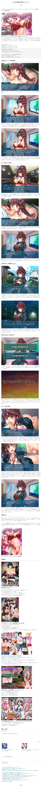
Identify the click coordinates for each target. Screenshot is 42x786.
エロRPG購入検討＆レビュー (21, 2)
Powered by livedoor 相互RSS (7, 781)
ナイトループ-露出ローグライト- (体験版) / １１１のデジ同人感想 (12, 768)
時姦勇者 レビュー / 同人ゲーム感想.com (9, 769)
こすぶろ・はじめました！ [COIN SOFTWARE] (11, 655)
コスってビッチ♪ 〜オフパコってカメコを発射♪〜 (11, 556)
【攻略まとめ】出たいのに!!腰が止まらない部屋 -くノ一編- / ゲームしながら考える (15, 776)
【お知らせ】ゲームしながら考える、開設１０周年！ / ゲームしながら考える (14, 779)
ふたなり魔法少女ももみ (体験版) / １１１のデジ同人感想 (11, 772)
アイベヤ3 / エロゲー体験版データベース (9, 767)
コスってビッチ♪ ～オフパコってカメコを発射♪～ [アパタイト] (14, 36)
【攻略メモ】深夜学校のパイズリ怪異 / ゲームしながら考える (12, 777)
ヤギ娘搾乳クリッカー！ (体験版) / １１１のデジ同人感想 (11, 774)
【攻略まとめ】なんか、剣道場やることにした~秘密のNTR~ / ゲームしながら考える (15, 773)
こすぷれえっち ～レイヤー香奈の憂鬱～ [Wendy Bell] (12, 623)
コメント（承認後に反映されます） (7, 756)
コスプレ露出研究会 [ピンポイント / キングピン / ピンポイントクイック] (16, 721)
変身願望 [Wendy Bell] (6, 587)
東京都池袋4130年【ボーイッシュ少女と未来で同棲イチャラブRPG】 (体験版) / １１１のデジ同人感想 (18, 775)
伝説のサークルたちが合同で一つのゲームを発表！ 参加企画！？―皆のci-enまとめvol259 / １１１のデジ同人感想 (20, 770)
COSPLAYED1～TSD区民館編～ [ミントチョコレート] (12, 690)
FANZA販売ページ (4, 47)
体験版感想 (5, 733)
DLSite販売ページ (4, 45)
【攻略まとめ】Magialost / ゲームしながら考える (10, 778)
